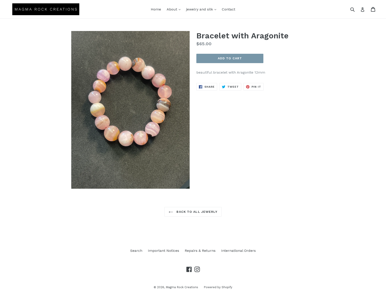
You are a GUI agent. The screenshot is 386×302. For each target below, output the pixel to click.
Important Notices (163, 250)
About (175, 9)
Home (156, 9)
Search (136, 250)
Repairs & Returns (200, 250)
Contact (228, 9)
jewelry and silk (202, 9)
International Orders (238, 250)
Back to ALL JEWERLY (196, 211)
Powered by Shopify (218, 287)
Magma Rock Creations (182, 287)
